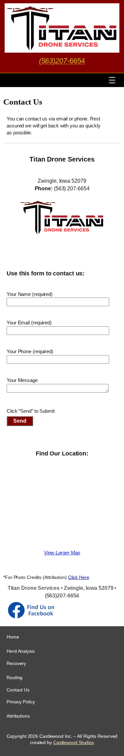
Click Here (78, 577)
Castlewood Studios (73, 742)
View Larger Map (62, 552)
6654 (62, 61)
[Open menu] (112, 80)
